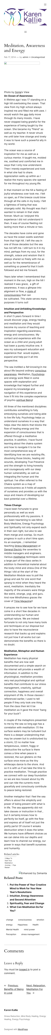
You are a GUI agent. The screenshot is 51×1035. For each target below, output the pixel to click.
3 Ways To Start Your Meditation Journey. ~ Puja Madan (10, 862)
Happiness (22, 924)
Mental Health (12, 929)
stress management (30, 934)
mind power (29, 929)
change (9, 919)
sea (26, 114)
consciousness (25, 919)
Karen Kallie (11, 1010)
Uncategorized (38, 57)
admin (25, 57)
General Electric (13, 549)
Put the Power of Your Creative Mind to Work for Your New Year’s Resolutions (28, 888)
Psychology (38, 374)
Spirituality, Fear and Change (27, 903)
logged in (24, 969)
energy (9, 924)
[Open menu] (45, 4)
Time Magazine (22, 601)
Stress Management (26, 545)
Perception (11, 934)
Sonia (18, 92)
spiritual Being (24, 400)
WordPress (23, 1029)
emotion (40, 919)
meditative (19, 556)
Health (36, 924)
